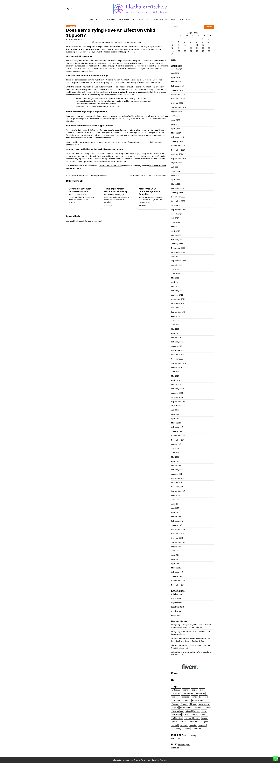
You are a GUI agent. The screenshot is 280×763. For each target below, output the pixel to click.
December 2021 (178, 299)
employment (198, 700)
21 (197, 48)
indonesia (199, 707)
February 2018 (177, 470)
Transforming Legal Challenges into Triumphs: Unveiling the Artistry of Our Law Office (190, 639)
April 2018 (175, 461)
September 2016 (178, 542)
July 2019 (175, 410)
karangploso (177, 711)
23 (209, 48)
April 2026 (175, 77)
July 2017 (175, 499)
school (175, 725)
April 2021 (175, 333)
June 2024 (175, 171)
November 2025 (178, 99)
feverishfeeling (189, 735)
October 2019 (177, 397)
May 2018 (175, 457)
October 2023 (177, 205)
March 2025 (176, 133)
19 (185, 48)
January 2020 (177, 393)
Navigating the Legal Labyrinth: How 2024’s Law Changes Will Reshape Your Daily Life (191, 626)
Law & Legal (95, 19)
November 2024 (178, 150)
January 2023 (177, 244)
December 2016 (178, 529)
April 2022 (175, 282)
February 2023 (177, 239)
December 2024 (178, 145)
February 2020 (177, 389)
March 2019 (176, 423)
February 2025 (177, 137)
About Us (182, 19)
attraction (176, 693)
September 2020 (178, 363)
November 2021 (177, 303)
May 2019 (175, 414)
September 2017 (178, 491)
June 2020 (175, 371)
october (188, 718)
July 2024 (175, 167)
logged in (81, 221)
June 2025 (175, 120)
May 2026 (175, 73)
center (195, 697)
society (193, 725)
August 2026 (176, 69)
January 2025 (177, 141)
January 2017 (176, 525)
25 (179, 51)
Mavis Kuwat (72, 40)
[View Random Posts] (67, 8)
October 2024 (177, 154)
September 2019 (178, 401)
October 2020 (177, 359)
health (175, 707)
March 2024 (176, 184)
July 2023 (175, 218)
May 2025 (175, 124)
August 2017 (176, 495)
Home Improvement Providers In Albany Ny (115, 190)
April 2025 (175, 128)
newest (203, 714)
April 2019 (175, 418)
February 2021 (177, 342)
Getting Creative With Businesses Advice (80, 190)
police (174, 721)
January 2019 (176, 431)
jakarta (209, 707)
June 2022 (175, 273)
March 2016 (176, 568)
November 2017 (178, 482)
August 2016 (176, 546)
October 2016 (177, 538)
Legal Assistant (140, 19)
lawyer (196, 711)
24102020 (176, 690)
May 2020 (175, 376)
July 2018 (175, 448)
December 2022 (178, 248)
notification (177, 718)
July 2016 (175, 551)
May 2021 (175, 329)
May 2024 (175, 175)
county (187, 700)
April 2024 (175, 180)
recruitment (194, 721)
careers (185, 697)
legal (204, 711)
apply (194, 690)
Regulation (206, 721)
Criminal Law (157, 19)
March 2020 (176, 384)
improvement (186, 707)
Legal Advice (125, 19)
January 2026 (177, 90)
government (204, 704)
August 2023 (176, 214)
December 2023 (178, 197)
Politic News (110, 19)
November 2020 (178, 354)
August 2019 (176, 406)
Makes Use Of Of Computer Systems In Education (150, 191)
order (204, 718)
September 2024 (178, 158)
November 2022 (178, 252)
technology (177, 728)
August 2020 (176, 367)
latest (188, 711)
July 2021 (175, 320)
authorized (200, 693)
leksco (194, 714)
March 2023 (176, 235)
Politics (183, 721)
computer (176, 700)
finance (184, 704)
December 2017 (178, 478)
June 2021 (175, 325)
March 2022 (176, 286)
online (197, 718)
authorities (188, 693)
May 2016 (175, 559)
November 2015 (178, 585)
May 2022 (175, 278)
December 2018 (178, 435)
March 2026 (176, 81)
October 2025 (177, 103)
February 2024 (177, 188)
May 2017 (175, 508)
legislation (176, 714)
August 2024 (176, 163)
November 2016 (178, 534)
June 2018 (175, 452)
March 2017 (176, 516)
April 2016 (175, 563)
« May (173, 59)
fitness (193, 704)
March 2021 (176, 337)
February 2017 (177, 521)
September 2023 (178, 209)
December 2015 (178, 580)
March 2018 (176, 465)
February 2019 (177, 427)
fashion (175, 704)
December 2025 (178, 94)
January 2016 (176, 576)
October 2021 (177, 307)
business (175, 697)
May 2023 (175, 226)
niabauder (175, 738)
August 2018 (176, 444)
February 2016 (177, 572)
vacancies (196, 728)
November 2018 (178, 440)
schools (183, 725)
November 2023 (178, 201)
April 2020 (175, 380)
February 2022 (177, 290)
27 (191, 51)
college (203, 697)
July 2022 (175, 269)
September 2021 (178, 312)
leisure (186, 714)
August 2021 (176, 316)
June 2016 (175, 555)
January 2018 (176, 474)
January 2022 (177, 295)
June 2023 (175, 222)
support (202, 725)
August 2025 (176, 111)
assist (202, 690)
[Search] (72, 8)
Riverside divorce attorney (110, 166)
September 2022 (178, 261)
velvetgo (175, 747)
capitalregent (184, 744)
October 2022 (177, 256)
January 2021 (176, 346)
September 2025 (178, 107)
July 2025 (175, 116)
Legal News (170, 19)
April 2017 (175, 512)
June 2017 (175, 504)
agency (186, 690)
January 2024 (177, 192)
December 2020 (178, 350)
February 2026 (177, 86)
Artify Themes (160, 760)
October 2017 (177, 487)
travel (187, 728)
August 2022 (176, 265)
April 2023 (175, 231)
